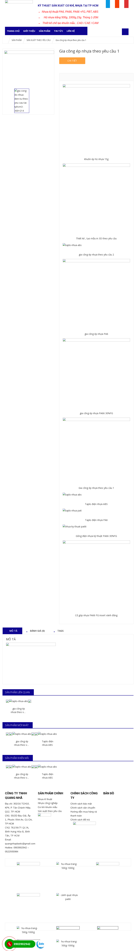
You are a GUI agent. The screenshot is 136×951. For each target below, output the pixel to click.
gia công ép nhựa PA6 (96, 333)
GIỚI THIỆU (29, 30)
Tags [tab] (60, 630)
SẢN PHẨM (44, 30)
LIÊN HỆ (71, 30)
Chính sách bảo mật (82, 803)
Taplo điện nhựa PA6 (96, 520)
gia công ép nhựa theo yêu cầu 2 (96, 254)
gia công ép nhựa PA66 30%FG (96, 413)
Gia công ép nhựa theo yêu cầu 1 (96, 487)
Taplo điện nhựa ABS (96, 504)
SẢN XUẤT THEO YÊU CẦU (39, 40)
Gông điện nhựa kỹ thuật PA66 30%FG (96, 536)
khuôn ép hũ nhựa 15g (96, 159)
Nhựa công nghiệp (48, 803)
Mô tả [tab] (13, 630)
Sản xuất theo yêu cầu (50, 811)
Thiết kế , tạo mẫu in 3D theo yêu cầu (96, 238)
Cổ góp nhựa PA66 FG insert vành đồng (96, 615)
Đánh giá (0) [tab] (37, 630)
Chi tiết (72, 60)
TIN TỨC (58, 30)
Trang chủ (13, 30)
